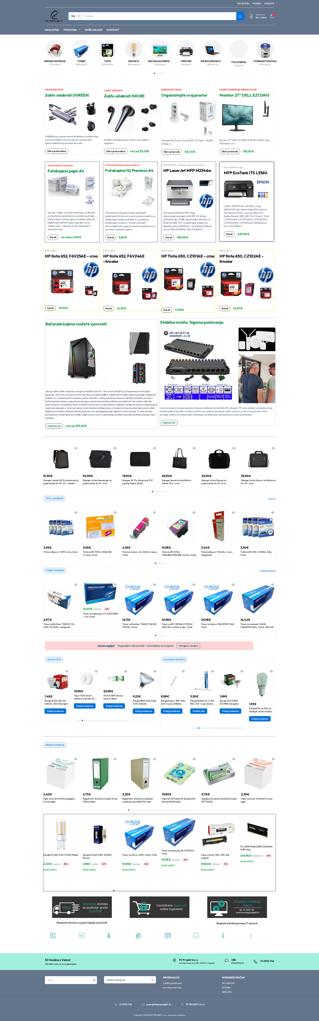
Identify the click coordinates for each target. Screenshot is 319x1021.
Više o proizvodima (56, 151)
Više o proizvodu (171, 151)
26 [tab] (126, 720)
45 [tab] (201, 890)
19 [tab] (112, 720)
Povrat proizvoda (172, 987)
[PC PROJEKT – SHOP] (54, 16)
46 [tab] (203, 890)
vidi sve (271, 498)
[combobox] (130, 979)
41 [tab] (193, 890)
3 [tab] (158, 73)
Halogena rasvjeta (188, 645)
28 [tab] (182, 810)
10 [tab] (94, 720)
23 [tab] (120, 720)
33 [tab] (177, 890)
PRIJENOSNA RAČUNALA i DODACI (219, 61)
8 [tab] (166, 491)
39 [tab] (189, 890)
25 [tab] (124, 720)
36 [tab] (183, 890)
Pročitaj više (170, 711)
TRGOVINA (70, 29)
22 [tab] (118, 720)
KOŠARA (257, 3)
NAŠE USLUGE (93, 29)
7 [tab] (164, 491)
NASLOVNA (52, 29)
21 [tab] (116, 720)
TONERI (81, 61)
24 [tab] (122, 720)
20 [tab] (114, 720)
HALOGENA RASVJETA (174, 659)
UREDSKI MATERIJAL (55, 61)
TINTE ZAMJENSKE (54, 498)
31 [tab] (188, 810)
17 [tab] (108, 720)
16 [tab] (106, 720)
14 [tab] (102, 720)
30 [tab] (186, 810)
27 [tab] (180, 810)
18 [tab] (110, 720)
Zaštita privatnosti (172, 983)
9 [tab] (92, 720)
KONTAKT (113, 29)
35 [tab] (181, 890)
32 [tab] (190, 810)
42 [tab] (195, 890)
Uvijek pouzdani (267, 570)
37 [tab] (185, 890)
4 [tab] (160, 73)
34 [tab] (179, 890)
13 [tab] (100, 720)
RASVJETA (133, 61)
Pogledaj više (54, 426)
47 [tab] (205, 890)
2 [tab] (156, 73)
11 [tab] (96, 720)
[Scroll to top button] (311, 1013)
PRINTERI (186, 61)
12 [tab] (98, 720)
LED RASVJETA (54, 659)
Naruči (53, 237)
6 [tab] (164, 73)
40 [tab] (191, 890)
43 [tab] (197, 890)
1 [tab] (154, 73)
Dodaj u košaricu (56, 706)
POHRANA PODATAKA (265, 61)
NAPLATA (269, 3)
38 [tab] (187, 890)
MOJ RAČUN (243, 3)
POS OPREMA (238, 62)
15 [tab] (104, 720)
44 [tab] (199, 890)
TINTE (107, 61)
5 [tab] (162, 73)
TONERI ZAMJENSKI (54, 570)
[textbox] (128, 979)
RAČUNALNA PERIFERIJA (161, 61)
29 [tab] (184, 810)
